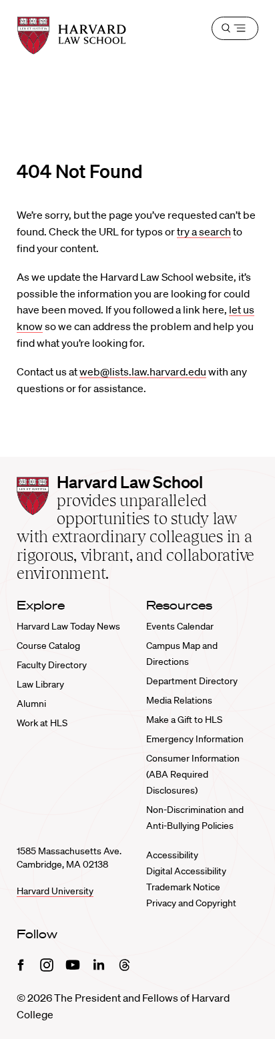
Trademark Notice (183, 887)
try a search (204, 231)
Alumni (31, 704)
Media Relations (179, 700)
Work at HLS (42, 723)
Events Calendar (180, 626)
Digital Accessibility (186, 871)
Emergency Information (195, 739)
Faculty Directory (52, 665)
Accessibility (172, 855)
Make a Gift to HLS (184, 720)
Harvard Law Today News (68, 626)
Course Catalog (48, 646)
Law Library (40, 684)
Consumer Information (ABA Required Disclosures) (193, 774)
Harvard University (55, 891)
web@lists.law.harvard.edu (142, 371)
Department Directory (192, 681)
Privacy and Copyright (191, 903)
